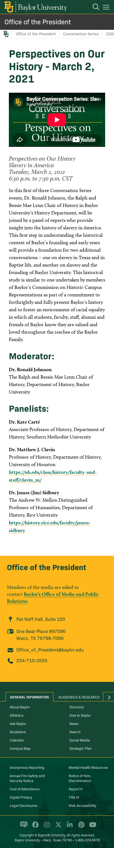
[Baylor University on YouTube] (91, 827)
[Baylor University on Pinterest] (80, 827)
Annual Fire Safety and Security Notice (27, 778)
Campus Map (20, 748)
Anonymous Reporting (27, 767)
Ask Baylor (18, 723)
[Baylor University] (35, 7)
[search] (93, 8)
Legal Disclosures (23, 805)
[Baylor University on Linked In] (68, 827)
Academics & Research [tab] (79, 696)
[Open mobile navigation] (107, 8)
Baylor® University (51, 835)
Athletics (16, 715)
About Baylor (20, 706)
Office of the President (37, 21)
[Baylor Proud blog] (22, 827)
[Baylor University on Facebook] (34, 827)
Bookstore (18, 731)
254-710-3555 (31, 660)
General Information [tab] (29, 696)
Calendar (17, 739)
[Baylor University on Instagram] (45, 827)
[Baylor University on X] (57, 827)
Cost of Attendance (25, 788)
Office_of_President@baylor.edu (50, 649)
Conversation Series (81, 33)
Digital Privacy (21, 796)
